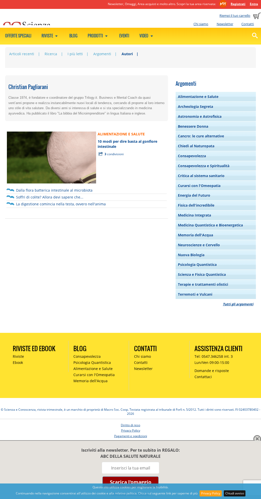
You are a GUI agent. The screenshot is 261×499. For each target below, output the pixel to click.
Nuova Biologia (191, 254)
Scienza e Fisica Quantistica (202, 274)
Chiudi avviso (234, 493)
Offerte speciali (18, 35)
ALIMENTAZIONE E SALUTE (121, 134)
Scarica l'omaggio (130, 482)
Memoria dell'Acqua (195, 235)
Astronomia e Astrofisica (199, 116)
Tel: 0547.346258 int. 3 (213, 356)
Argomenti (102, 53)
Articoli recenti (21, 53)
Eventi (124, 35)
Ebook (18, 362)
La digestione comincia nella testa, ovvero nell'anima (61, 204)
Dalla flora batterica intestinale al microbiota (54, 190)
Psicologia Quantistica (197, 264)
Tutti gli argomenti (238, 304)
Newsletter (225, 24)
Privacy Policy (210, 493)
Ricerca (51, 53)
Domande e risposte (211, 370)
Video (144, 35)
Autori (127, 53)
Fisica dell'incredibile (196, 205)
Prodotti (96, 35)
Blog (73, 35)
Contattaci (203, 376)
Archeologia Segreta (195, 106)
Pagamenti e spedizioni (130, 436)
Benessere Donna (193, 126)
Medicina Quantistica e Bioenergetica (210, 225)
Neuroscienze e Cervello (199, 245)
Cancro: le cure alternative (201, 136)
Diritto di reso (130, 425)
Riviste (48, 35)
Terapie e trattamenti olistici (203, 284)
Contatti (247, 24)
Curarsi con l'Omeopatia (199, 185)
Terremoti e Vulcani (195, 294)
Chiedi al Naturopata (196, 146)
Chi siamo (200, 24)
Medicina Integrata (194, 215)
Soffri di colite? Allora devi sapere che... (49, 197)
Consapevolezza (192, 155)
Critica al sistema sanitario (201, 175)
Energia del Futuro (194, 195)
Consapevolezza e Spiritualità (203, 165)
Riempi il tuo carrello (234, 15)
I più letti (75, 53)
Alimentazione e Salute (198, 96)
